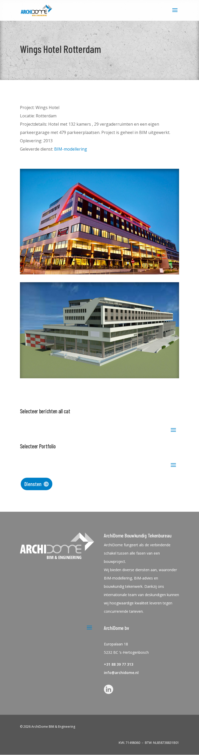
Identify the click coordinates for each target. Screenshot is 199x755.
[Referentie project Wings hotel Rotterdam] (99, 273)
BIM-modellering (70, 149)
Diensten (32, 484)
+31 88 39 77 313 (118, 664)
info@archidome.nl (121, 672)
